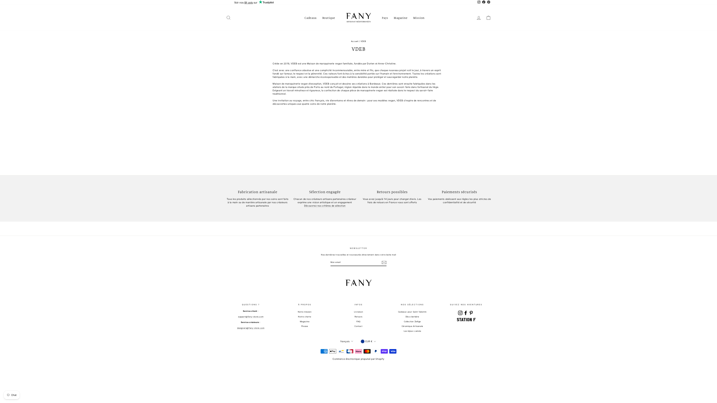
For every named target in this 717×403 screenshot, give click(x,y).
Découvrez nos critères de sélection (325, 205)
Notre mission (305, 312)
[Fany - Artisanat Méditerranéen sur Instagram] (460, 313)
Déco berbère (412, 316)
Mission (419, 18)
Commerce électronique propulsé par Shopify (358, 358)
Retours (358, 316)
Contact (358, 326)
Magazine (400, 18)
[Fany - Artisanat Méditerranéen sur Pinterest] (471, 313)
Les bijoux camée (412, 331)
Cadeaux (311, 18)
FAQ (358, 321)
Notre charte (304, 316)
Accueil (354, 41)
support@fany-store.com (250, 316)
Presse (304, 326)
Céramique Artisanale (412, 326)
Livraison (358, 312)
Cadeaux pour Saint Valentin (412, 312)
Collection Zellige (412, 321)
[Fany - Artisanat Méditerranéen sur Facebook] (465, 313)
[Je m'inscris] (384, 262)
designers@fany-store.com (250, 328)
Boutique (328, 18)
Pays (385, 18)
